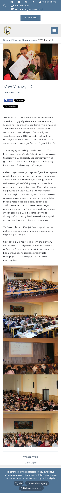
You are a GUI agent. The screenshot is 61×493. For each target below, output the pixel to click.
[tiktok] (33, 2)
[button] (4, 5)
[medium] (26, 2)
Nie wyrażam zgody (37, 483)
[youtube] (19, 2)
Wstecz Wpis (30, 457)
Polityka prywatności (31, 488)
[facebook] (12, 2)
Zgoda (18, 483)
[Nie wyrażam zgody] (57, 480)
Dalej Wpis (30, 463)
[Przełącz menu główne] (54, 30)
